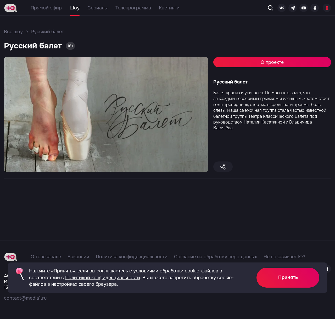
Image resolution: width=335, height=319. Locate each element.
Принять (288, 277)
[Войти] (327, 8)
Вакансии (78, 257)
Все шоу (13, 32)
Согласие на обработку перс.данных (215, 257)
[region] (167, 180)
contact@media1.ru (25, 298)
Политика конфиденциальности (132, 257)
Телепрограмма (133, 8)
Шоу (75, 8)
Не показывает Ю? (284, 257)
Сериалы (97, 8)
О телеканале (46, 257)
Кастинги (169, 8)
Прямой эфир (46, 8)
